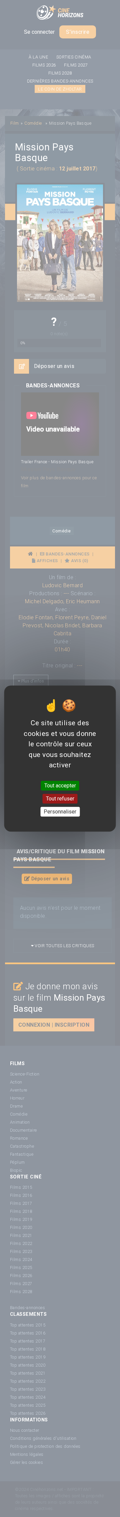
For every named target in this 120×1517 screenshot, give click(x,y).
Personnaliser (60, 811)
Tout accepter (60, 785)
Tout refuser (60, 798)
